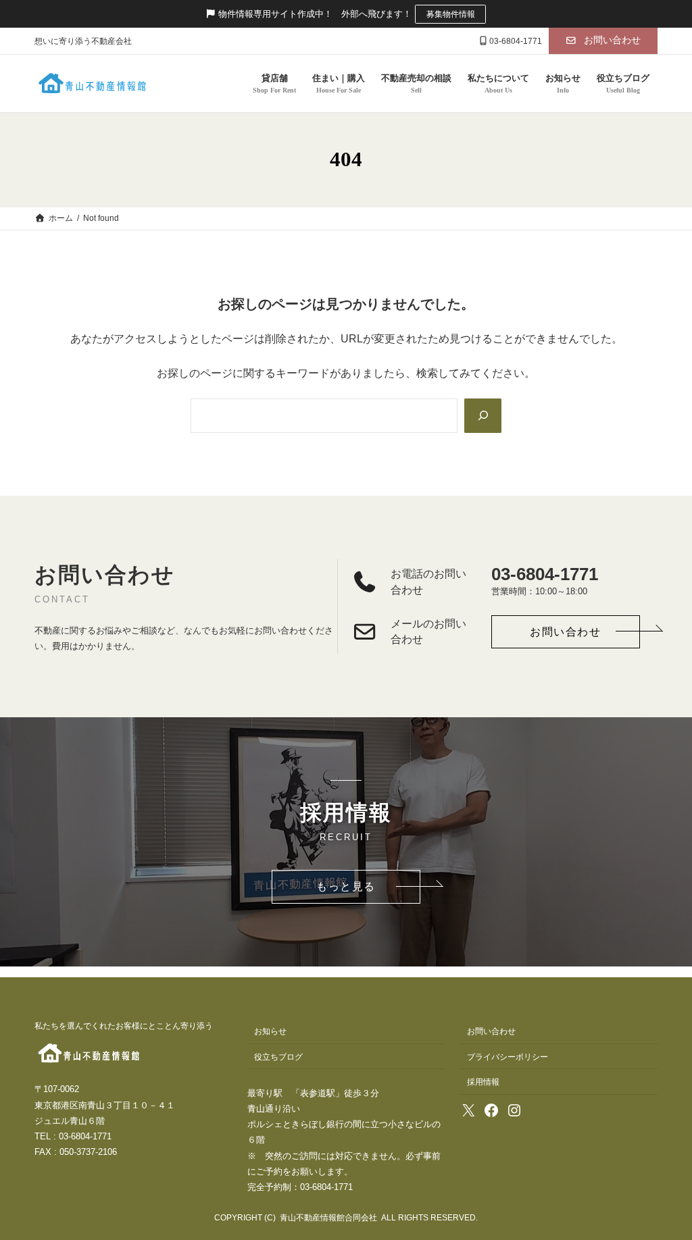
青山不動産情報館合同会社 (328, 1217)
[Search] (482, 415)
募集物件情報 (450, 14)
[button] (603, 41)
